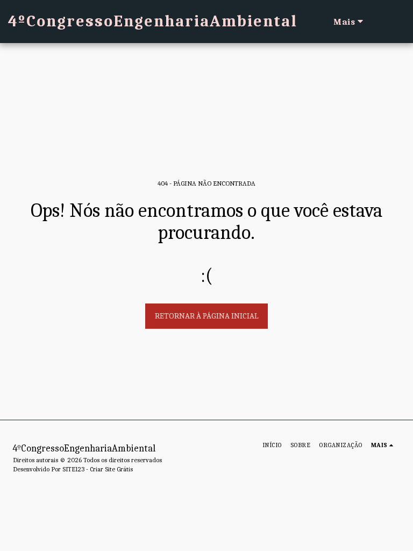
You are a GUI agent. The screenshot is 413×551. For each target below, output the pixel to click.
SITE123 (73, 469)
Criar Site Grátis (111, 469)
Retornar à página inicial (207, 316)
